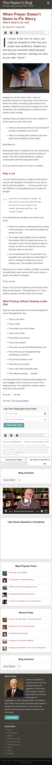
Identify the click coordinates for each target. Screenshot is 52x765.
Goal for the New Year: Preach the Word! (25, 619)
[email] (46, 32)
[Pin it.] (17, 32)
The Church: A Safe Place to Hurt (40, 462)
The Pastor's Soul (16, 442)
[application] (26, 501)
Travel (9, 747)
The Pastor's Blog (14, 7)
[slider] (24, 511)
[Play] (6, 511)
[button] (26, 501)
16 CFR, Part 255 (18, 452)
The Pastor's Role (13, 741)
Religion (10, 735)
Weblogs (10, 753)
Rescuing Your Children (12, 460)
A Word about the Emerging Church (23, 587)
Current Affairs (12, 733)
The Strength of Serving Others (21, 580)
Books (9, 730)
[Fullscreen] (46, 511)
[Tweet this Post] (11, 32)
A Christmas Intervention (18, 633)
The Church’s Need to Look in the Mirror (25, 601)
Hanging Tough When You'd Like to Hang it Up (27, 648)
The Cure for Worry (20, 401)
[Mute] (42, 511)
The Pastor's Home (14, 738)
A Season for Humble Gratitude (21, 640)
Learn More (11, 717)
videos (9, 750)
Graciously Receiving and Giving (22, 594)
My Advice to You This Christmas (22, 626)
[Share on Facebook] (5, 32)
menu (48, 3)
